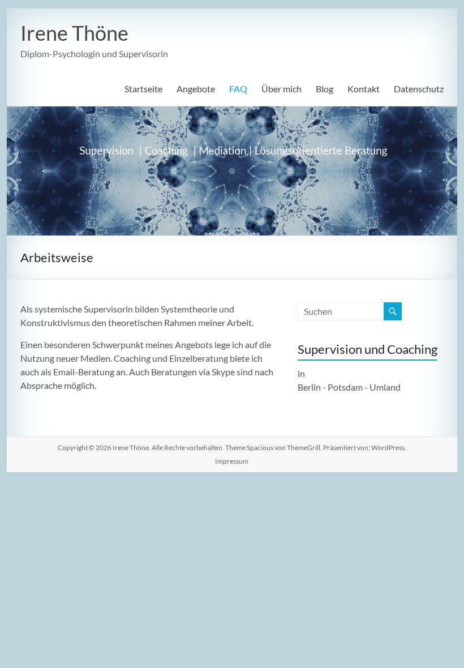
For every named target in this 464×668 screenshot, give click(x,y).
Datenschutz (419, 88)
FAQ (238, 88)
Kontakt (363, 88)
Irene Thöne (74, 32)
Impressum (231, 461)
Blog (324, 88)
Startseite (143, 88)
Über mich (281, 88)
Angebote (196, 88)
